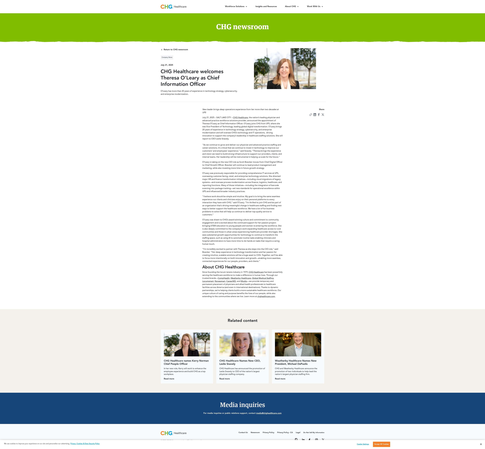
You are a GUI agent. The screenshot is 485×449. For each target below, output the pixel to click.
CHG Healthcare (240, 118)
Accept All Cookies (381, 444)
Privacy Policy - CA (285, 432)
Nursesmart (220, 281)
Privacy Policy (268, 432)
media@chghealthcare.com (269, 413)
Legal (298, 432)
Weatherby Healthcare (241, 278)
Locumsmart (208, 281)
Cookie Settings (363, 444)
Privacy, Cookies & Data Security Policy (85, 444)
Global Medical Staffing (263, 278)
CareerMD (231, 281)
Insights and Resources (266, 7)
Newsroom (255, 432)
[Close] (481, 444)
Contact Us (243, 432)
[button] (236, 6)
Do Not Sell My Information (313, 432)
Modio (244, 281)
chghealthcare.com (266, 297)
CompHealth (224, 278)
